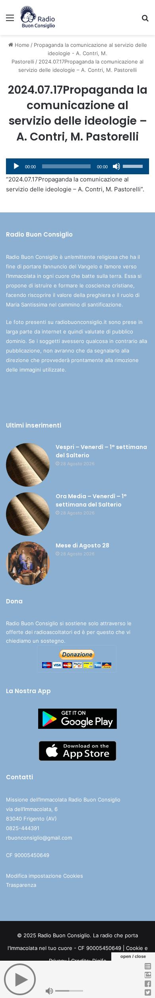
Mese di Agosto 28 (82, 545)
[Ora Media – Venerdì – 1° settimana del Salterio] (28, 514)
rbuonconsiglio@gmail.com (39, 837)
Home (21, 45)
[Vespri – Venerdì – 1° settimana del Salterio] (28, 465)
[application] (77, 166)
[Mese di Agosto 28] (28, 563)
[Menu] (10, 20)
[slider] (134, 165)
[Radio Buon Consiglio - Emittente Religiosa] (38, 17)
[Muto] (116, 166)
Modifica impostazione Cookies (44, 876)
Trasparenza (21, 885)
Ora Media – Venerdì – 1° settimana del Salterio (91, 500)
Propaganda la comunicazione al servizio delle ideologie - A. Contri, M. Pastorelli (79, 53)
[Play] (16, 166)
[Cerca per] (145, 20)
